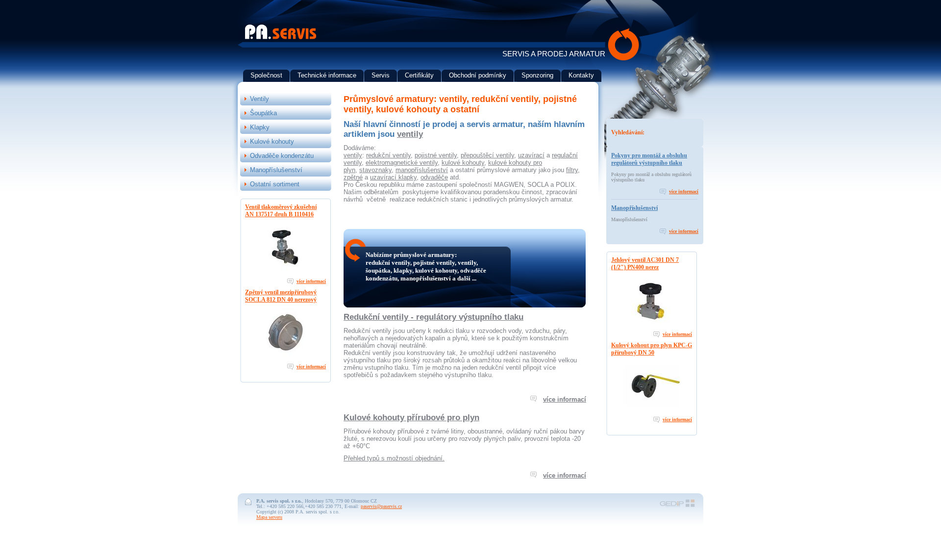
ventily (410, 134)
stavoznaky (375, 170)
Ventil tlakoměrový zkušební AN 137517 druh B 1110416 (281, 210)
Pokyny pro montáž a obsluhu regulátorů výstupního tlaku (649, 159)
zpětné (353, 177)
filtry (572, 170)
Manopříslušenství (634, 207)
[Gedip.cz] (677, 506)
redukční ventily (388, 155)
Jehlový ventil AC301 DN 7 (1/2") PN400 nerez (645, 263)
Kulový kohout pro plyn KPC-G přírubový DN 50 (651, 349)
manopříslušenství (422, 170)
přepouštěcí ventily (487, 155)
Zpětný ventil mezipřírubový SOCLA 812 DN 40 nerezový (281, 296)
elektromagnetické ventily (402, 162)
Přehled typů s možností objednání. (394, 458)
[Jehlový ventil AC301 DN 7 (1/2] (652, 323)
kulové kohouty (463, 162)
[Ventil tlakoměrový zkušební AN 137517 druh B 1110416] (286, 270)
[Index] (280, 37)
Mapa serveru (269, 517)
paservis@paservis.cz (381, 506)
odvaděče (434, 177)
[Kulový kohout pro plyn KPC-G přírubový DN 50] (652, 408)
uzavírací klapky (393, 177)
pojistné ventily (436, 155)
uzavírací (531, 155)
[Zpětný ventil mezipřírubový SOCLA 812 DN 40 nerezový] (286, 355)
